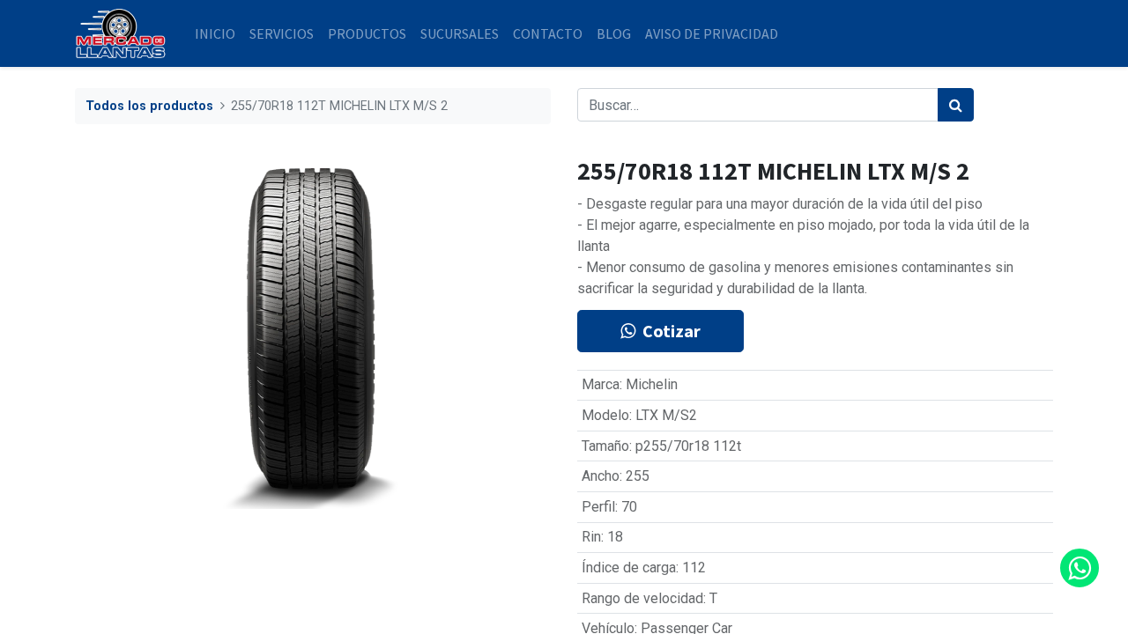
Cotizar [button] (671, 331)
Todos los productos (149, 106)
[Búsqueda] (956, 105)
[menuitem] (215, 33)
